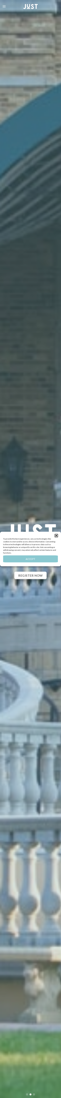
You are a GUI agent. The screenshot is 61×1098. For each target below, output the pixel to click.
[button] (56, 535)
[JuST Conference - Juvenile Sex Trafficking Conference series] (30, 6)
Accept (30, 558)
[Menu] (4, 6)
